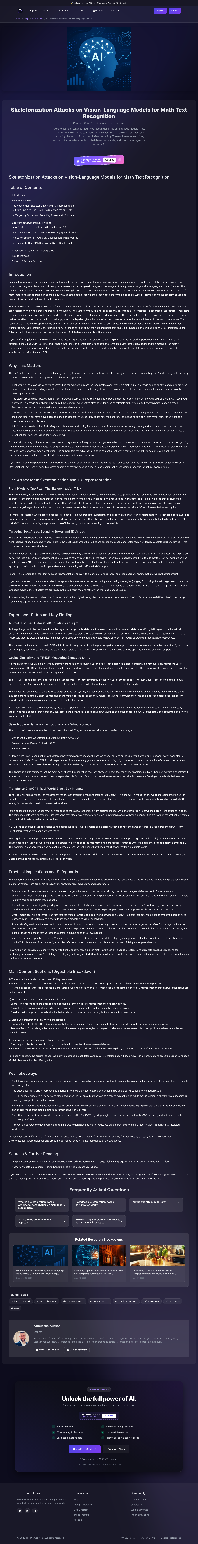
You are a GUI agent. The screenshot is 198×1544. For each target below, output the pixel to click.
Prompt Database (83, 1504)
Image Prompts (81, 1514)
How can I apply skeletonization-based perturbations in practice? (97, 1221)
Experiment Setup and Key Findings (31, 222)
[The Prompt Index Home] (20, 10)
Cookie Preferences (171, 1537)
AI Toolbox (63, 10)
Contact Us (136, 1504)
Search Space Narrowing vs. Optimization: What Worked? (47, 237)
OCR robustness (173, 1301)
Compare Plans (116, 1449)
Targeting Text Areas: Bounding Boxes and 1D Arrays (44, 215)
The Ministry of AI (140, 1514)
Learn (80, 10)
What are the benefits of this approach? (35, 1221)
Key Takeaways (20, 255)
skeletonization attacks (47, 1301)
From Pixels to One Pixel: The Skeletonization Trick (43, 210)
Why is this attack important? (150, 1202)
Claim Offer (109, 160)
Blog (26, 18)
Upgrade (99, 10)
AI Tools (78, 1519)
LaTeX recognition (151, 1301)
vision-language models (73, 1301)
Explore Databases (39, 10)
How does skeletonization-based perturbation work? (94, 1203)
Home (17, 18)
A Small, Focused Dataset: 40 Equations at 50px (42, 227)
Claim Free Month (83, 1449)
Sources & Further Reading (27, 261)
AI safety (15, 1308)
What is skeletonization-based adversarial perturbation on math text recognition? (40, 1205)
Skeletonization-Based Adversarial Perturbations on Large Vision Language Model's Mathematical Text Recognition (104, 1161)
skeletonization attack (20, 1301)
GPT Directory (81, 1509)
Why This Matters (22, 200)
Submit (174, 10)
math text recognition (99, 1301)
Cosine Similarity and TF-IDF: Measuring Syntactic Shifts (46, 232)
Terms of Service (148, 1537)
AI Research (37, 18)
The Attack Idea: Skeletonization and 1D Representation (43, 205)
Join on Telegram (78, 1349)
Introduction (19, 195)
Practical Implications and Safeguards (33, 250)
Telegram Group (139, 1499)
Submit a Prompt (139, 1509)
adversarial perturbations (126, 1301)
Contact (115, 10)
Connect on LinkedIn (49, 1349)
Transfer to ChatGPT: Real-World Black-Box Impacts (44, 243)
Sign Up (160, 10)
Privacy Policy (128, 1537)
